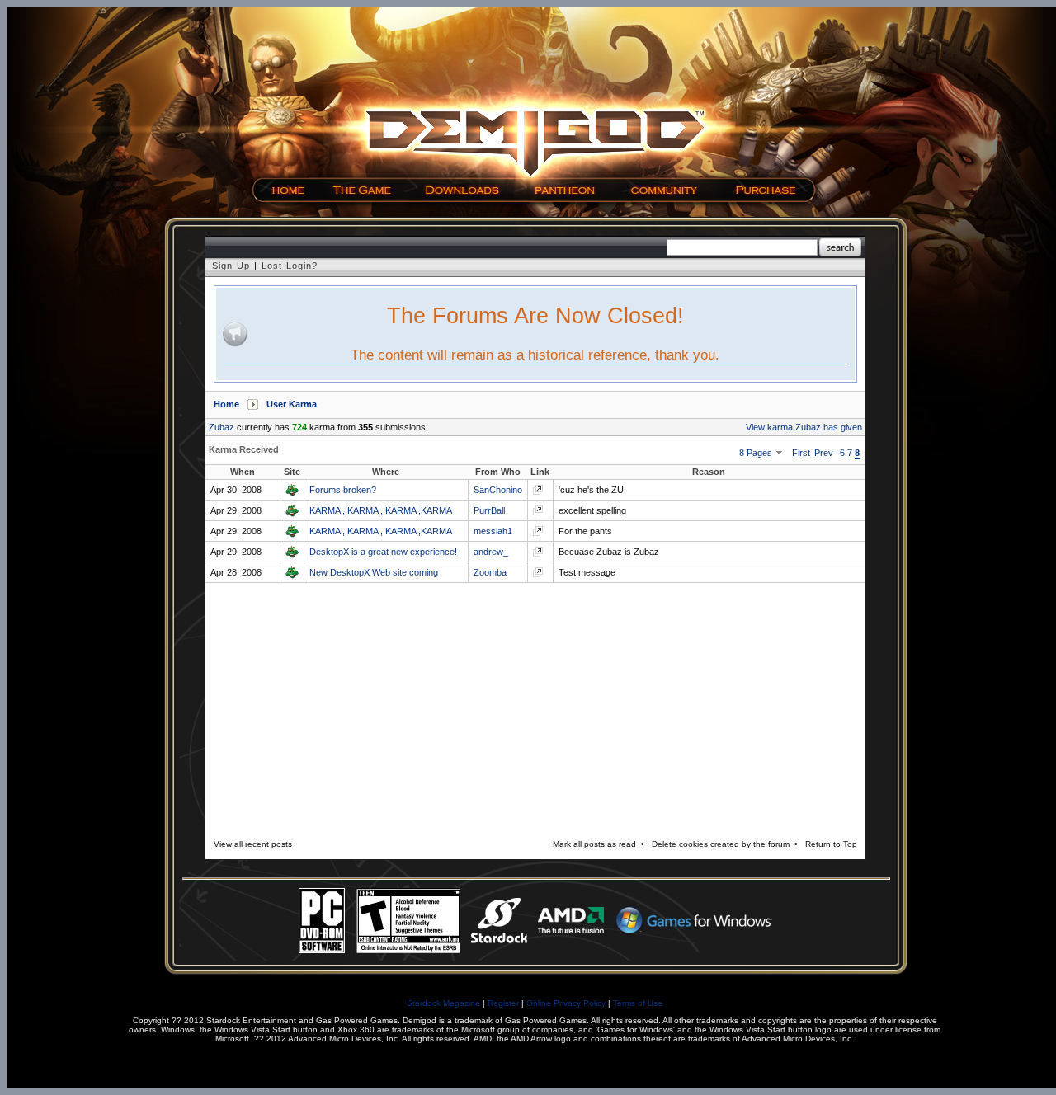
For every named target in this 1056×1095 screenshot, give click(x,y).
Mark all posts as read (594, 843)
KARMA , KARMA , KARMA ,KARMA (380, 510)
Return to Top (831, 843)
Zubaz (221, 427)
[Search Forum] (840, 247)
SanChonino (498, 490)
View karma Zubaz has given (804, 427)
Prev (823, 453)
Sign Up (231, 265)
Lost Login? (290, 265)
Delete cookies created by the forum (721, 843)
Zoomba (490, 572)
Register (503, 1003)
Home (226, 404)
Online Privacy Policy (566, 1003)
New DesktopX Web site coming (373, 572)
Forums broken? (342, 490)
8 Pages (757, 453)
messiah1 (493, 531)
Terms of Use (637, 1003)
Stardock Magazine (443, 1003)
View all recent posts (253, 843)
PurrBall (489, 510)
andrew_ (491, 552)
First (801, 453)
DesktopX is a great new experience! (383, 552)
